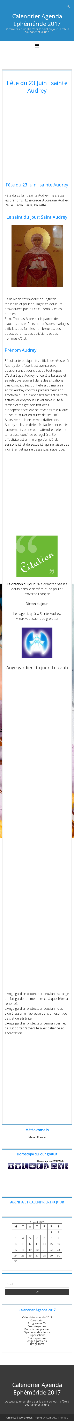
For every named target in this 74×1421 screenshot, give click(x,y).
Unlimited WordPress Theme (24, 1417)
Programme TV (37, 1323)
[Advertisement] (37, 139)
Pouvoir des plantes (37, 1329)
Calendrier (37, 1320)
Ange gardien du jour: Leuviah (37, 667)
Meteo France (37, 1137)
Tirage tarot (37, 1344)
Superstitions (37, 1335)
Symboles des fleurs (37, 1332)
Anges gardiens (37, 1341)
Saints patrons (37, 1338)
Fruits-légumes (37, 1326)
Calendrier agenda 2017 (37, 1317)
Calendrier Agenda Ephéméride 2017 (37, 20)
